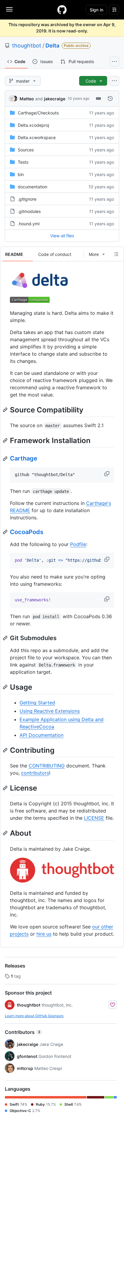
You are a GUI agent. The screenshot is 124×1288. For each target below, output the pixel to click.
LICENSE (94, 818)
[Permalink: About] (6, 833)
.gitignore (27, 199)
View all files (62, 235)
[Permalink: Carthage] (6, 458)
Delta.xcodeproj (33, 125)
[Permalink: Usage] (6, 687)
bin (21, 174)
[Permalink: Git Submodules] (6, 638)
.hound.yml (28, 223)
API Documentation (42, 735)
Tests (23, 162)
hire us (43, 934)
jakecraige (54, 98)
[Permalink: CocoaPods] (6, 532)
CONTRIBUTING (47, 766)
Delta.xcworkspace (37, 137)
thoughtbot (26, 45)
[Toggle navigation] (9, 9)
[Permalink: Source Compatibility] (6, 410)
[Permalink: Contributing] (6, 750)
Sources (26, 149)
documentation (32, 186)
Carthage (23, 458)
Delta (52, 45)
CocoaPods (26, 532)
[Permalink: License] (6, 788)
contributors (35, 773)
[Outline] (116, 254)
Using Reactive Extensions (50, 711)
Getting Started (37, 703)
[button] (107, 473)
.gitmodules (29, 211)
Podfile (78, 544)
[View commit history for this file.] (110, 98)
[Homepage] (62, 9)
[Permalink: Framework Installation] (6, 440)
